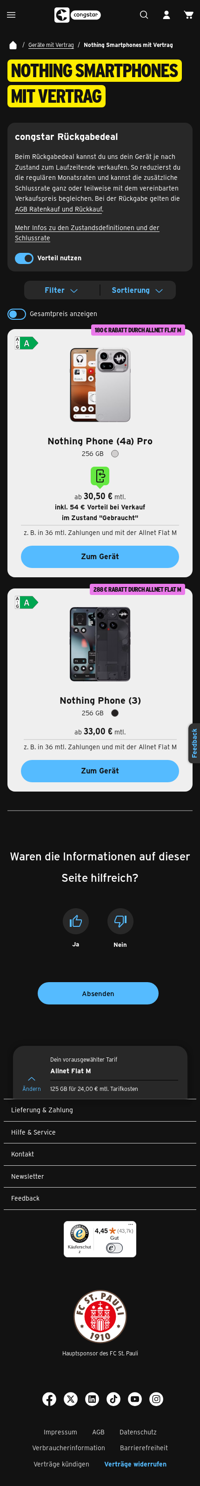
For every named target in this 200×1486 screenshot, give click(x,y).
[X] (71, 1400)
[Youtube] (135, 1400)
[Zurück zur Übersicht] (13, 45)
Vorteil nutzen (59, 257)
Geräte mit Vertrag (51, 44)
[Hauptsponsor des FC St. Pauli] (100, 1316)
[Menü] (130, 1226)
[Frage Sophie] (144, 14)
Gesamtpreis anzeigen (63, 313)
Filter (55, 290)
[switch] (24, 258)
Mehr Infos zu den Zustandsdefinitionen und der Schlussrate (87, 233)
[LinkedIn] (92, 1400)
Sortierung (131, 290)
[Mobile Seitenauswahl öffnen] (11, 14)
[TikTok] (113, 1400)
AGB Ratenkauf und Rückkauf (58, 209)
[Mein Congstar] (166, 14)
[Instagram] (156, 1400)
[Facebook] (49, 1400)
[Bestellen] (188, 14)
